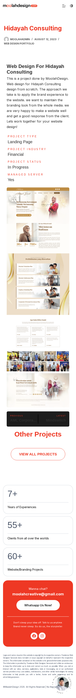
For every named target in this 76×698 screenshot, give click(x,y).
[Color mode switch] (71, 5)
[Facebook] (34, 636)
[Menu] (64, 6)
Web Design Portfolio (19, 43)
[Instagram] (42, 636)
